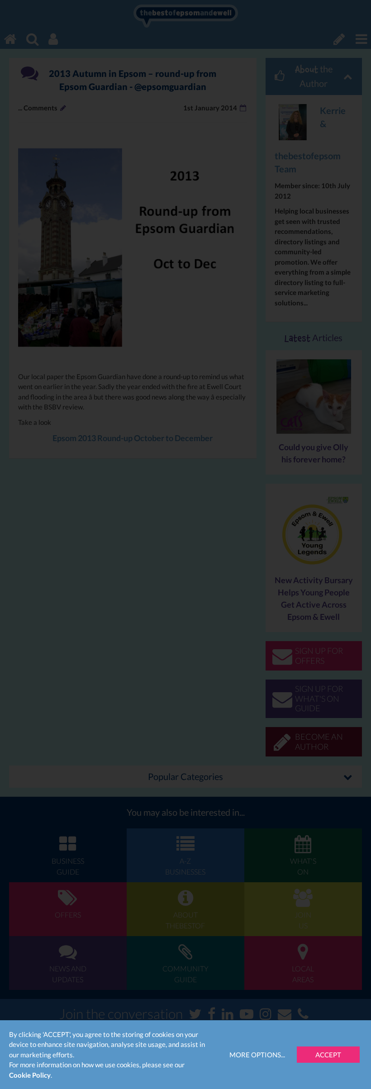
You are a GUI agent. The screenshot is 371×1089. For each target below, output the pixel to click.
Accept (328, 1055)
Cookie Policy (30, 1075)
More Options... (257, 1055)
